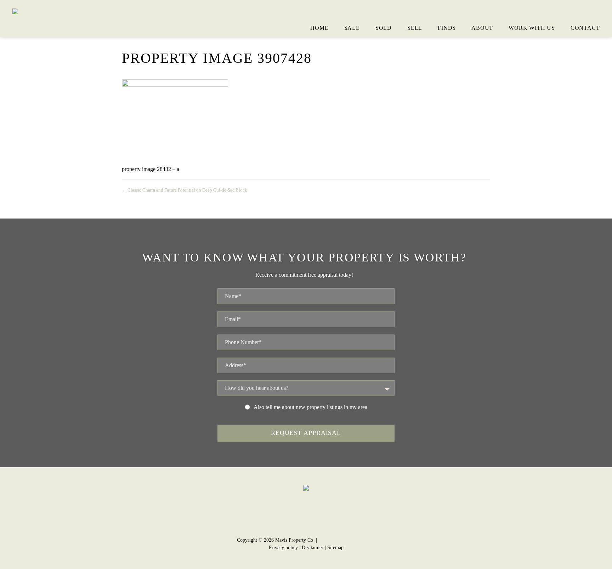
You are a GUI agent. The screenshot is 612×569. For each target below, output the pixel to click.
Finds (447, 28)
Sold (383, 28)
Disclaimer (312, 547)
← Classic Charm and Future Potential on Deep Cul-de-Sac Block (184, 190)
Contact (585, 28)
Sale (352, 28)
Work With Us (532, 28)
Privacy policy (283, 547)
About (482, 28)
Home (319, 28)
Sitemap (335, 547)
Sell (414, 28)
